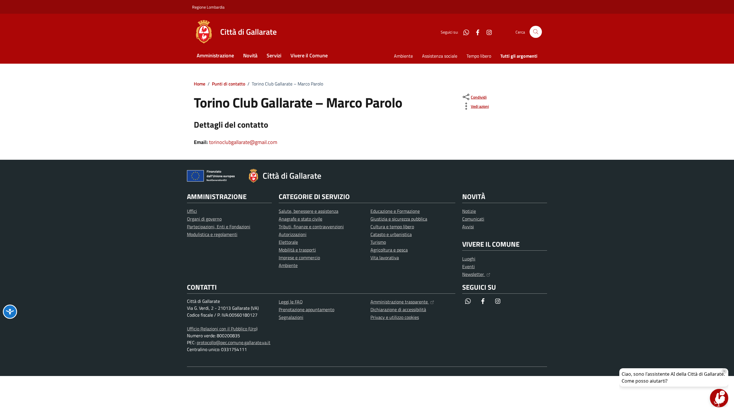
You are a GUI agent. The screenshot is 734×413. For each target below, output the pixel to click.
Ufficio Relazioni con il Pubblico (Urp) (222, 328)
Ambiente (403, 55)
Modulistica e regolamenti (212, 234)
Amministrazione (215, 55)
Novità (250, 55)
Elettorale (288, 242)
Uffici (192, 211)
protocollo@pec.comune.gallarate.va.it (233, 342)
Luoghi (468, 258)
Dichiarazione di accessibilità (398, 309)
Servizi (274, 55)
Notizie (469, 211)
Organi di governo (204, 218)
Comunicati (473, 218)
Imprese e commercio (299, 257)
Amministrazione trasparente (399, 301)
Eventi (468, 266)
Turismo (378, 242)
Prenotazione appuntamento (306, 309)
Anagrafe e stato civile (300, 218)
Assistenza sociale (439, 55)
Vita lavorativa (384, 257)
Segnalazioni (291, 317)
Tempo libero (478, 55)
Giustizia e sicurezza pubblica (398, 218)
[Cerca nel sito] (536, 32)
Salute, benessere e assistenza (308, 211)
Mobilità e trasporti (297, 249)
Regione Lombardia (208, 7)
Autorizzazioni (293, 234)
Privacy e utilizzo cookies (394, 317)
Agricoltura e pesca (389, 249)
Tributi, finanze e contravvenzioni (311, 226)
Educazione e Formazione (395, 211)
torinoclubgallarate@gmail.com (243, 142)
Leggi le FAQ (291, 301)
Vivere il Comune (309, 55)
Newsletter (473, 274)
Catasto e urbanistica (391, 234)
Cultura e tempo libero (392, 226)
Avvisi (468, 226)
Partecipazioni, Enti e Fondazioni (218, 226)
